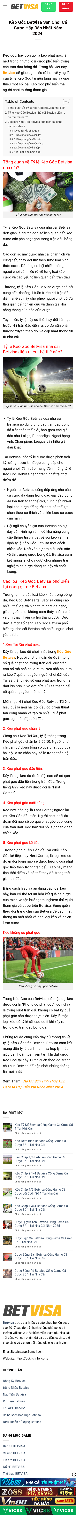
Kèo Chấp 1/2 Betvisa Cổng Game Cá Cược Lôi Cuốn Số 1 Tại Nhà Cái (40, 1191)
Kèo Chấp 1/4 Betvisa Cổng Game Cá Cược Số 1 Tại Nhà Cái (40, 1159)
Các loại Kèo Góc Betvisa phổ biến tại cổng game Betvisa (35, 124)
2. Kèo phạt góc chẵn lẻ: (27, 134)
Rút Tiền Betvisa (14, 1401)
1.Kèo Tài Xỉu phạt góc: (27, 130)
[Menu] (5, 6)
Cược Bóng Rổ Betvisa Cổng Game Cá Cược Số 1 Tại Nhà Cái (40, 1272)
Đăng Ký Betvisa (14, 1381)
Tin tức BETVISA (14, 1460)
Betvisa (9, 73)
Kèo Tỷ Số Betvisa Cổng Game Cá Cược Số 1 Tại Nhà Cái (44, 1126)
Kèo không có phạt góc (27, 151)
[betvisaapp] (24, 7)
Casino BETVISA (14, 1453)
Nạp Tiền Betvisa (14, 1394)
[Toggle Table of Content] (64, 102)
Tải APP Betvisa (14, 1408)
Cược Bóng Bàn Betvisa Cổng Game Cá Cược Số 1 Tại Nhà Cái (41, 1256)
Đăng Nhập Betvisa (16, 1387)
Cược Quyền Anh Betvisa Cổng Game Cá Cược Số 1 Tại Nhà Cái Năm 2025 (42, 1224)
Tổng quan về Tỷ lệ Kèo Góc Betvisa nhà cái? (36, 108)
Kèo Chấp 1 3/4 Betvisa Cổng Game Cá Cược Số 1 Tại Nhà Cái (41, 1207)
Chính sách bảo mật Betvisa (22, 1415)
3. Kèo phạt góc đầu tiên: (28, 139)
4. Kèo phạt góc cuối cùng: (29, 143)
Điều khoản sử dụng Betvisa (22, 1422)
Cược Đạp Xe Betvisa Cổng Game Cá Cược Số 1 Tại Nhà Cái (43, 1240)
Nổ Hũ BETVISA (14, 1467)
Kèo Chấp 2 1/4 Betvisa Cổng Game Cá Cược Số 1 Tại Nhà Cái (41, 1175)
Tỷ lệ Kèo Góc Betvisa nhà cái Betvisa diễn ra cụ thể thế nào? (36, 115)
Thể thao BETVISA (15, 1474)
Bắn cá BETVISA (14, 1446)
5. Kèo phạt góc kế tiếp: (27, 147)
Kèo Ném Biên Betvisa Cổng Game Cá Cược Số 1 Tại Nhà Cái (40, 1142)
